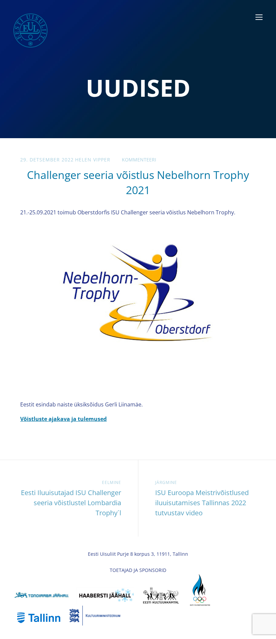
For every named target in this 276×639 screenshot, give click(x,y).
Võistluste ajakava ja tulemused (63, 419)
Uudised (138, 87)
